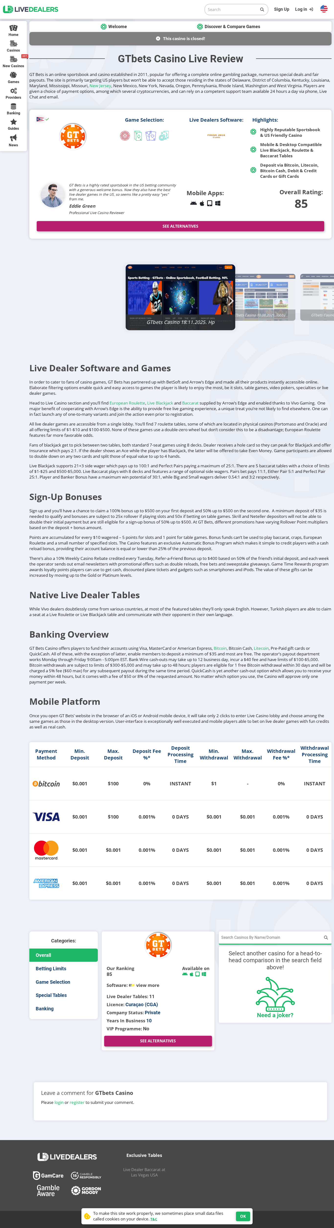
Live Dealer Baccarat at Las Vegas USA (144, 1172)
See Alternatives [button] (180, 226)
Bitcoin (220, 648)
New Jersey (100, 85)
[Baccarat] (151, 136)
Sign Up (281, 9)
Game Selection (53, 982)
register (77, 1102)
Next (229, 298)
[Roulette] (125, 136)
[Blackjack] (138, 136)
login (59, 1102)
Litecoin (261, 648)
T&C (153, 1219)
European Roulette (127, 403)
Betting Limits (51, 969)
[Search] (262, 9)
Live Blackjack (160, 403)
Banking (45, 1009)
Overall (43, 955)
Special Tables (51, 995)
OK (243, 1216)
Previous (131, 298)
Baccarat (190, 403)
